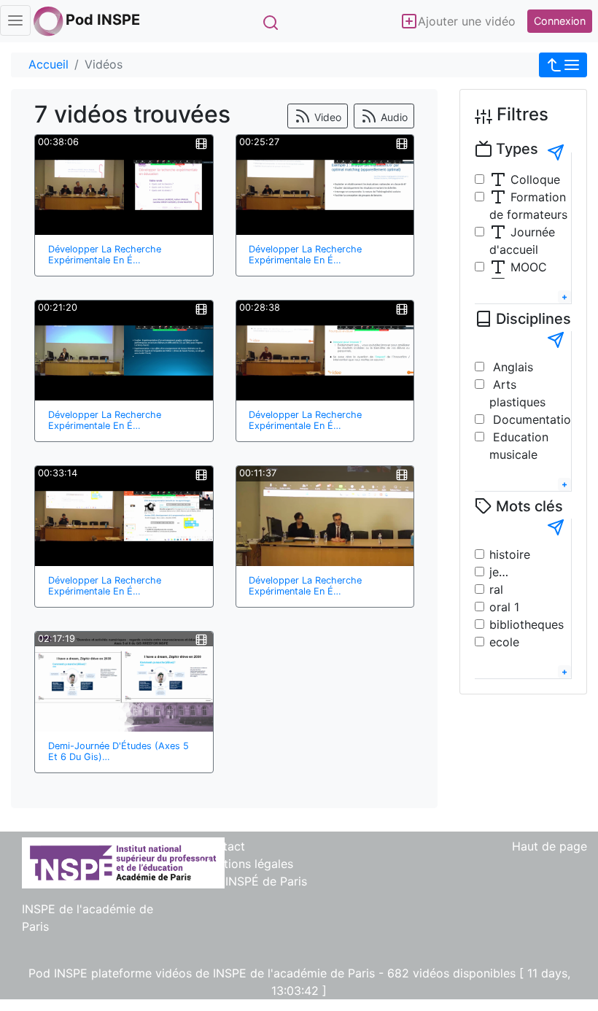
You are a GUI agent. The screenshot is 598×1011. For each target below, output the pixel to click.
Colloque (533, 179)
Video (326, 117)
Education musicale (518, 446)
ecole (504, 642)
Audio (393, 117)
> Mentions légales (241, 863)
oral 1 (504, 607)
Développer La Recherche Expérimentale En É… (104, 255)
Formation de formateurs (528, 206)
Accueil (48, 64)
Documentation (533, 419)
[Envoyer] (555, 152)
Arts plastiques (517, 393)
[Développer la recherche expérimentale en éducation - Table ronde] (124, 185)
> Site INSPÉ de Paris (248, 881)
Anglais (511, 367)
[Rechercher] (270, 22)
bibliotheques (526, 624)
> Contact (217, 846)
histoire (509, 554)
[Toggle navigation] (15, 20)
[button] (563, 65)
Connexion (560, 21)
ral (496, 589)
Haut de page (549, 846)
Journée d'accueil (522, 241)
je (494, 572)
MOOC (527, 267)
